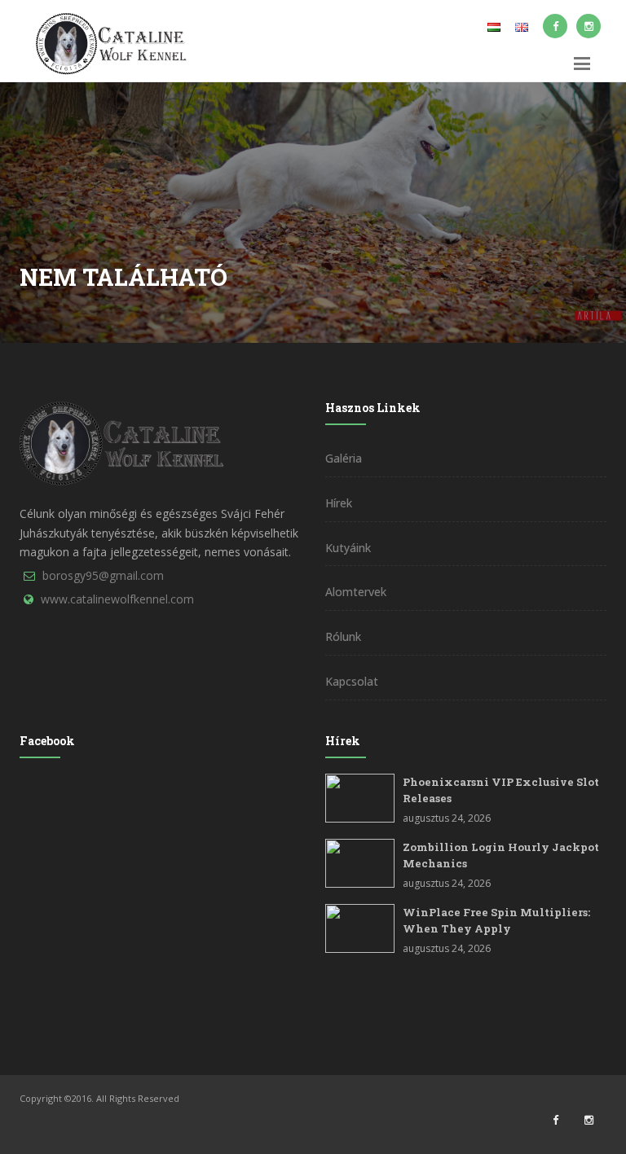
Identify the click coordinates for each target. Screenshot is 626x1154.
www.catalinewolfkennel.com (117, 599)
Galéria (343, 458)
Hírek (338, 503)
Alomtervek (355, 591)
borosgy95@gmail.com (103, 575)
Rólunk (343, 636)
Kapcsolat (351, 681)
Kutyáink (348, 547)
